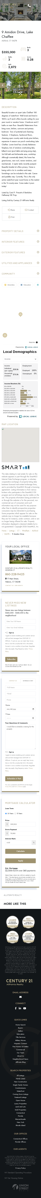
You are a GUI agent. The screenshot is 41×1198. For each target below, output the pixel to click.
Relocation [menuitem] (20, 1034)
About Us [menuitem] (20, 1056)
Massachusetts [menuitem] (20, 1119)
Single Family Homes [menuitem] (20, 1085)
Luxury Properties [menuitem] (20, 1103)
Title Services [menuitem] (20, 1037)
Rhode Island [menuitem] (20, 1125)
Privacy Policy (8, 786)
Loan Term (9, 808)
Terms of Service (18, 786)
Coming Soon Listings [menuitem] (20, 1094)
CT (18, 530)
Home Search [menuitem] (21, 1025)
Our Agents (19, 585)
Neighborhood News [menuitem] (20, 1059)
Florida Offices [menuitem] (20, 1142)
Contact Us (9, 585)
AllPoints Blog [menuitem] (21, 1062)
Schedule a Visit (28, 681)
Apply (20, 860)
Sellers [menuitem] (20, 1031)
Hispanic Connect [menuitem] (20, 1043)
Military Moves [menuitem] (20, 1040)
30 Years (10, 813)
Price (7, 820)
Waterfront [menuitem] (20, 1091)
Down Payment (11, 829)
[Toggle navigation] (35, 4)
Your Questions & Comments (16, 723)
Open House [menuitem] (20, 1100)
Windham (25, 530)
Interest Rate (10, 839)
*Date (7, 705)
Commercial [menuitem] (20, 1049)
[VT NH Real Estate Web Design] (20, 1187)
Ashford (35, 530)
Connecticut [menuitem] (20, 1113)
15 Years (19, 813)
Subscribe (11, 659)
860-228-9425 (14, 574)
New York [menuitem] (20, 1122)
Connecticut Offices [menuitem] (20, 1139)
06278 (6, 534)
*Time (7, 714)
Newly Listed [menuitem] (20, 1078)
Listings (12, 530)
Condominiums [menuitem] (20, 1088)
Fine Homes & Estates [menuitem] (20, 1046)
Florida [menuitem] (20, 1116)
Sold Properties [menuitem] (20, 1110)
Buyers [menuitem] (20, 1028)
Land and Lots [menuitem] (20, 1106)
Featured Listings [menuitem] (21, 1097)
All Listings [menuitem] (20, 1075)
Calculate (21, 851)
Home (4, 530)
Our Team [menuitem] (20, 1053)
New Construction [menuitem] (20, 1081)
